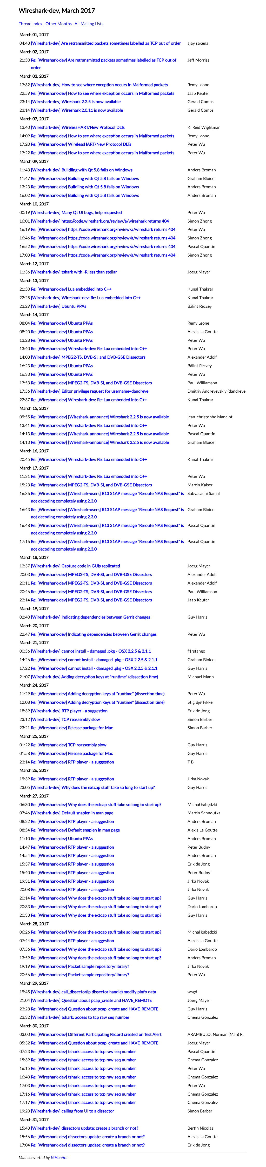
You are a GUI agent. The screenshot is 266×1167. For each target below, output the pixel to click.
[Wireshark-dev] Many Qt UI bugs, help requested (76, 213)
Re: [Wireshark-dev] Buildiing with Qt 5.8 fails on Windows (85, 179)
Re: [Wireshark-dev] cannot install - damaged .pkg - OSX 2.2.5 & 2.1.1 (94, 660)
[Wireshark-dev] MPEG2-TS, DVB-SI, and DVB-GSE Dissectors (88, 357)
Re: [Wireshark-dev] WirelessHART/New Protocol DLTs (81, 144)
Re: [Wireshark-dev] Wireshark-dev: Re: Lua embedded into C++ (89, 349)
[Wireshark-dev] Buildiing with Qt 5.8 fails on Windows (81, 170)
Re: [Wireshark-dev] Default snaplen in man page (75, 830)
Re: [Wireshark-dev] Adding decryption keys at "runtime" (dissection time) (97, 694)
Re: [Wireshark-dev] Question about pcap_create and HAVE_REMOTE (94, 1009)
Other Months (58, 24)
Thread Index (30, 24)
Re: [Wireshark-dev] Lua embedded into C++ (71, 289)
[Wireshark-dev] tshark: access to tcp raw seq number (80, 1017)
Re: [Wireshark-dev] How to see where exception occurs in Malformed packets (102, 93)
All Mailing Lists (89, 24)
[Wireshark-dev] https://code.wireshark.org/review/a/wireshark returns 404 (100, 221)
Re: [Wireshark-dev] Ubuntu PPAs (62, 323)
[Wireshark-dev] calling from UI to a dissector (72, 1111)
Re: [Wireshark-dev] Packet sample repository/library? (80, 966)
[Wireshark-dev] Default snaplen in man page (72, 813)
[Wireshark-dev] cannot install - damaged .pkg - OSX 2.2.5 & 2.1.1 (91, 651)
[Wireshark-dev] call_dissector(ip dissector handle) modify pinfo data (93, 992)
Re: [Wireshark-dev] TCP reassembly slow (69, 745)
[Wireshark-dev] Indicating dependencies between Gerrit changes (90, 617)
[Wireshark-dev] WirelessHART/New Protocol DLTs (78, 127)
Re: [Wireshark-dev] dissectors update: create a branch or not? (88, 1137)
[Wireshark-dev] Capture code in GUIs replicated (75, 566)
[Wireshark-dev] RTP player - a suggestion (69, 711)
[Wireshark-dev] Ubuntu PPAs (58, 306)
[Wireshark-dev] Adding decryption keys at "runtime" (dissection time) (94, 677)
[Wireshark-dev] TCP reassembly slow (65, 719)
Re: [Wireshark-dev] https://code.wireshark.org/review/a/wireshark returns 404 (103, 229)
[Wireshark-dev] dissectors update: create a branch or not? (84, 1128)
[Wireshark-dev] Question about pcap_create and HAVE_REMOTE (91, 1000)
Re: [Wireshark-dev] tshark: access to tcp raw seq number (83, 1052)
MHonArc (59, 1158)
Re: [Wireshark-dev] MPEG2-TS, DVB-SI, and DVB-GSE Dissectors (91, 383)
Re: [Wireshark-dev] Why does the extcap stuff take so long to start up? (96, 805)
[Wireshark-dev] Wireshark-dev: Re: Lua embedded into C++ (86, 298)
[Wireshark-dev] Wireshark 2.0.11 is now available (77, 110)
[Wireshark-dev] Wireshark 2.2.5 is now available (76, 102)
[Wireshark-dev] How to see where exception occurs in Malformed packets (99, 85)
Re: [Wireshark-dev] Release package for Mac (72, 728)
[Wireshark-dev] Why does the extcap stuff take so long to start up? (93, 788)
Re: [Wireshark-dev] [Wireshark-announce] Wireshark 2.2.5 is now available (100, 417)
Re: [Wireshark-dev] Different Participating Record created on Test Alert (96, 1034)
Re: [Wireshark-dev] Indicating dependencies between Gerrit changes (94, 634)
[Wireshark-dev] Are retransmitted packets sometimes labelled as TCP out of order (106, 43)
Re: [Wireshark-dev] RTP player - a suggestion (72, 762)
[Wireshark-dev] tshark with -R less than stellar (74, 272)
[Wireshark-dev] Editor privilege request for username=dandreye (89, 391)
